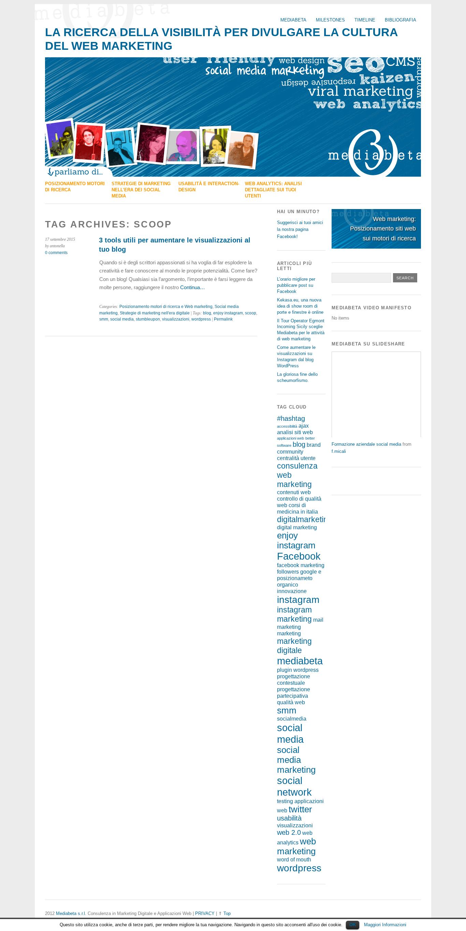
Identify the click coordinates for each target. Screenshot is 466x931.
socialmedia (291, 718)
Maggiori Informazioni (385, 924)
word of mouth (294, 859)
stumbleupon (148, 319)
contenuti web (294, 492)
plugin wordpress (298, 670)
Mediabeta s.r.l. (71, 913)
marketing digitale (294, 646)
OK (352, 924)
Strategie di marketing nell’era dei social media (141, 189)
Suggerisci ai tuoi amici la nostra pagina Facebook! (300, 229)
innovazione (292, 591)
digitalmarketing (304, 519)
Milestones (330, 20)
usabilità (289, 818)
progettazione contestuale (293, 679)
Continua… (192, 287)
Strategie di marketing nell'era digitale (155, 313)
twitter (300, 809)
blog (207, 313)
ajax (303, 426)
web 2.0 (289, 832)
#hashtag (291, 418)
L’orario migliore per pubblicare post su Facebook (296, 285)
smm (103, 319)
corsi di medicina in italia (297, 508)
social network (294, 786)
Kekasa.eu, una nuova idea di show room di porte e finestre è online (300, 306)
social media (122, 319)
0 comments (56, 252)
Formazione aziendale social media (366, 444)
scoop (250, 313)
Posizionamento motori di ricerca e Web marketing (166, 306)
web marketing (296, 846)
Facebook (299, 556)
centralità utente (296, 458)
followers (288, 571)
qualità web (291, 702)
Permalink (223, 319)
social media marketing (296, 759)
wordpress (201, 319)
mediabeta (300, 660)
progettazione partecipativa (293, 692)
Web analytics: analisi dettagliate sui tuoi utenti (273, 189)
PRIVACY (205, 913)
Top (227, 913)
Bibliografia (400, 20)
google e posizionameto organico (299, 578)
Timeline (364, 20)
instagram (298, 599)
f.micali (339, 451)
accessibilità (287, 426)
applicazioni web (290, 438)
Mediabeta (293, 20)
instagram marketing (294, 614)
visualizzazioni (175, 319)
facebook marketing (300, 565)
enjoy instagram (228, 313)
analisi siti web (295, 432)
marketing (289, 633)
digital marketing (297, 527)
